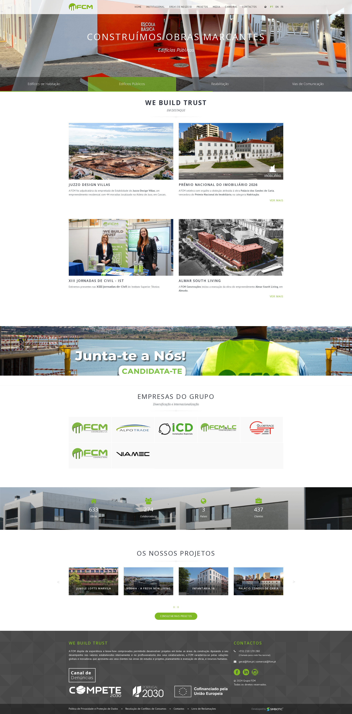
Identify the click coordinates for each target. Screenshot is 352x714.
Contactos (249, 6)
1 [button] (174, 607)
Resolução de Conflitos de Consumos (145, 708)
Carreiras (231, 6)
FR (282, 6)
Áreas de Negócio (180, 6)
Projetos (202, 6)
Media (216, 6)
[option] (93, 584)
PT (271, 6)
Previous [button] (58, 582)
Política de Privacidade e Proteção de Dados (93, 708)
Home (138, 6)
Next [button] (293, 581)
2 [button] (178, 607)
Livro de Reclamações (204, 708)
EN (277, 6)
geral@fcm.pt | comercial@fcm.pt (257, 661)
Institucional (155, 6)
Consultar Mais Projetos (176, 616)
